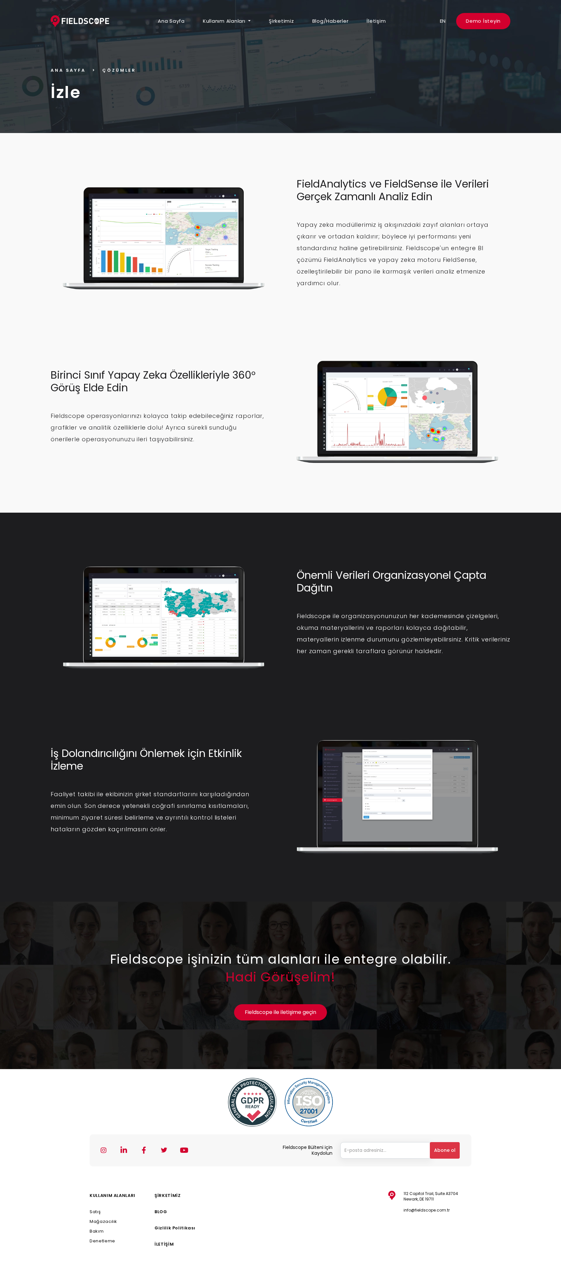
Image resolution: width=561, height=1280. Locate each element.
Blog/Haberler (330, 21)
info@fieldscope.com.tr (427, 1210)
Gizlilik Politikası (175, 1228)
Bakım (97, 1231)
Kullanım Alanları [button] (225, 21)
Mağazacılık (103, 1221)
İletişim (376, 21)
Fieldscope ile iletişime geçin (280, 1012)
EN (443, 21)
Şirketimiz (281, 21)
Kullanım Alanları (112, 1195)
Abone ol (444, 1150)
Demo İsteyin (483, 21)
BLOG (161, 1212)
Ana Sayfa (171, 21)
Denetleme (102, 1241)
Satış (95, 1212)
